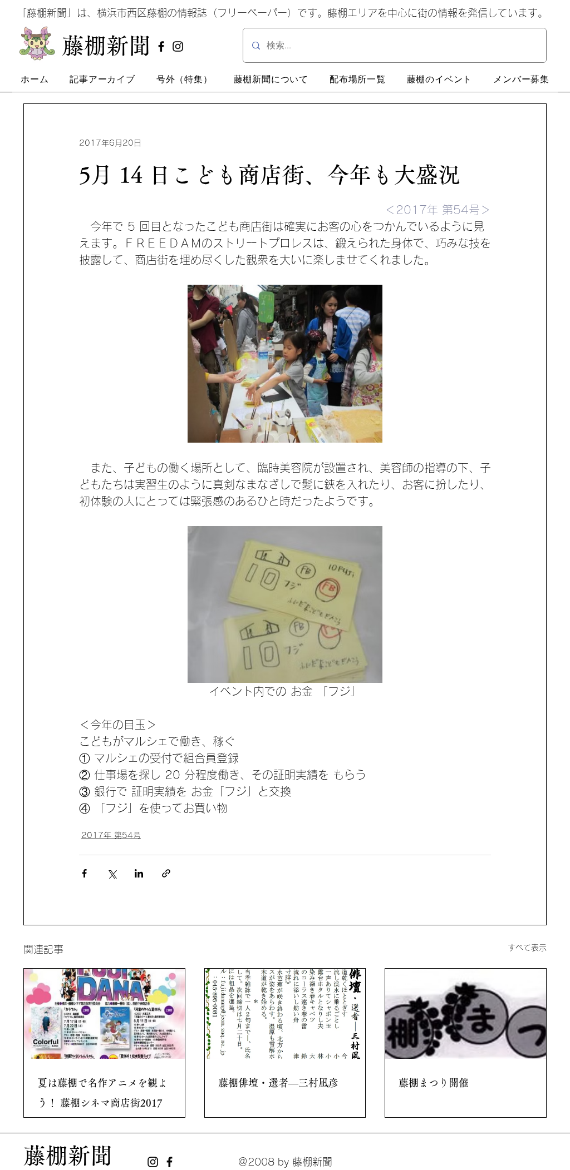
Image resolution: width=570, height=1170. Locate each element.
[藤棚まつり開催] (465, 1014)
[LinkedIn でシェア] (139, 873)
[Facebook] (161, 46)
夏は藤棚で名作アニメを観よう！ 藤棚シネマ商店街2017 (102, 1093)
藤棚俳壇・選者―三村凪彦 (278, 1083)
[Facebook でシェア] (84, 873)
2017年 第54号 (111, 835)
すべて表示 (527, 947)
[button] (102, 79)
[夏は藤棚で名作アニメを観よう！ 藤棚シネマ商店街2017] (104, 1014)
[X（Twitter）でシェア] (111, 873)
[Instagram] (178, 46)
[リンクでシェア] (166, 873)
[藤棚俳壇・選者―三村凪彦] (285, 1014)
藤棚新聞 (67, 1155)
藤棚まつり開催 (434, 1083)
